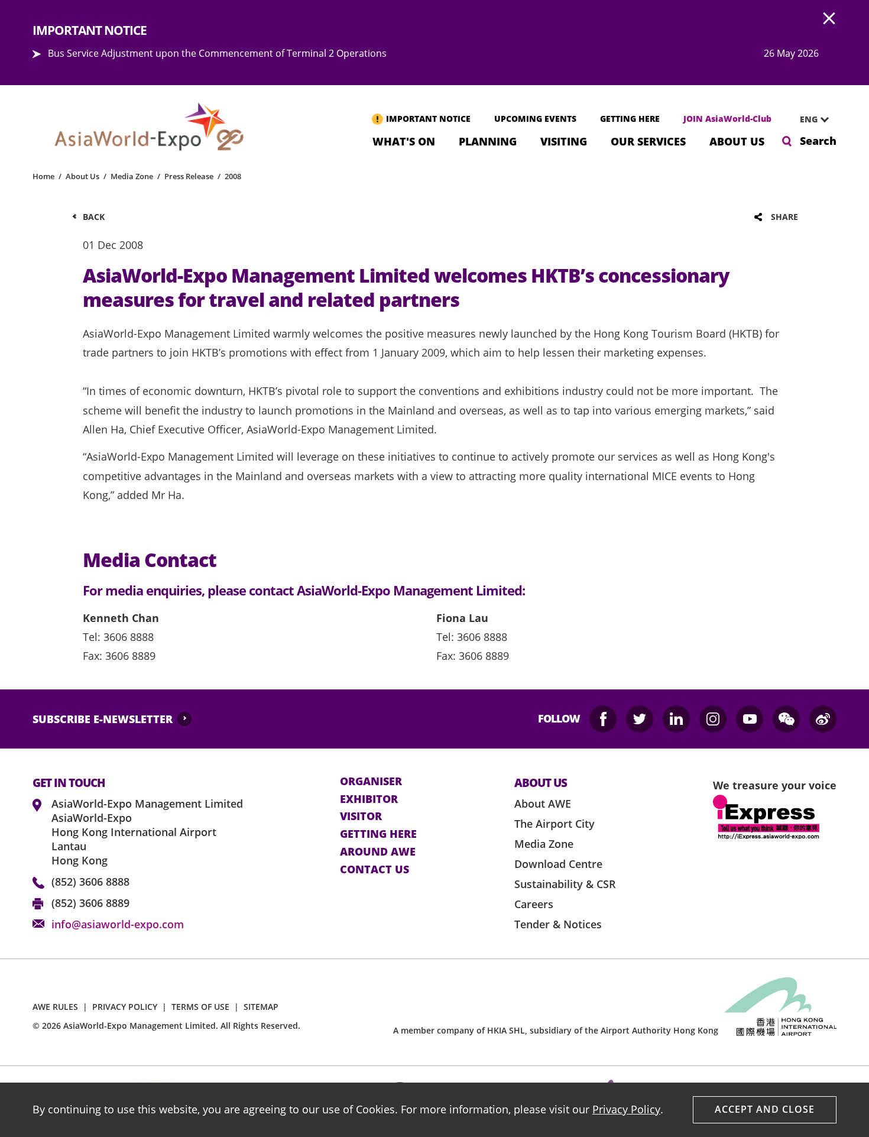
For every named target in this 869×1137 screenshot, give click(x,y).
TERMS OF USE (200, 1006)
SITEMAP (261, 1006)
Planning (488, 140)
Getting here (378, 834)
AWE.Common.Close (829, 19)
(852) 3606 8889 (90, 903)
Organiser (371, 782)
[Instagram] (713, 719)
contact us (374, 870)
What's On (403, 140)
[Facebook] (603, 719)
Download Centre (558, 864)
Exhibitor (369, 799)
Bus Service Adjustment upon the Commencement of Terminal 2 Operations (217, 53)
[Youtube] (749, 719)
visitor (361, 816)
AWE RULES (55, 1006)
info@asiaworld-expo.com (117, 924)
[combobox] (809, 119)
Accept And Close (765, 1109)
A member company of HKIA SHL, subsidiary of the (555, 1030)
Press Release (188, 176)
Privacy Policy (626, 1109)
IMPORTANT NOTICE (428, 118)
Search (818, 141)
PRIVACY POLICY (124, 1006)
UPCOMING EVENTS (535, 118)
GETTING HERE (630, 118)
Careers (533, 904)
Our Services (648, 140)
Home (43, 176)
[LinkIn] (676, 719)
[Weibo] (822, 719)
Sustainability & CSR (565, 884)
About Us (736, 140)
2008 (233, 176)
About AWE (542, 803)
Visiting (563, 140)
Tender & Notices (558, 924)
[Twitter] (639, 719)
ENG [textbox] (809, 119)
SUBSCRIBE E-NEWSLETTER (103, 719)
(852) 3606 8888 (90, 881)
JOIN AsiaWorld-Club (727, 118)
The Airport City (554, 824)
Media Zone (132, 176)
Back (94, 216)
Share (784, 216)
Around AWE (378, 852)
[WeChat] (786, 719)
